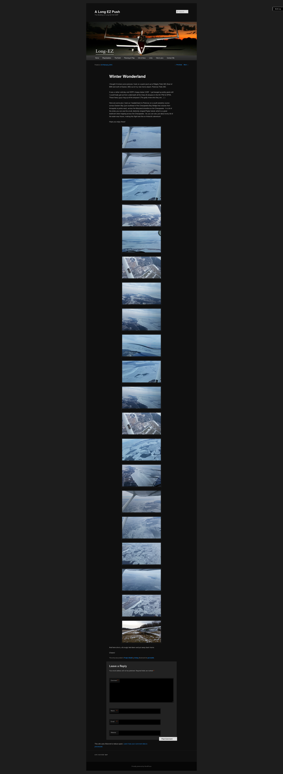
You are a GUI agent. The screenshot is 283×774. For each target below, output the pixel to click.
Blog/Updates (106, 58)
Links (151, 58)
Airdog (136, 658)
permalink (151, 658)
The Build (118, 58)
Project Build (128, 658)
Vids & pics (159, 58)
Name (114, 710)
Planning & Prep (129, 58)
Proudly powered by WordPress (141, 766)
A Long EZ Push (107, 11)
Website (113, 732)
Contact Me (170, 58)
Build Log (278, 9)
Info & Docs (142, 58)
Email (114, 721)
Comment (114, 680)
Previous (178, 65)
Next (186, 65)
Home (97, 58)
